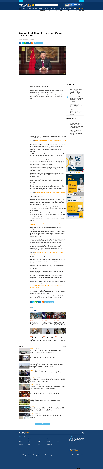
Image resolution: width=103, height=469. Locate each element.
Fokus (29, 441)
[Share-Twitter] (23, 43)
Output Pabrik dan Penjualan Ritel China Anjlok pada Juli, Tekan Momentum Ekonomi (59, 323)
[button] (57, 5)
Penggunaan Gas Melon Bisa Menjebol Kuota (45, 401)
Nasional (46, 8)
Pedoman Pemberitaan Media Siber (36, 454)
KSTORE (25, 0)
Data (75, 8)
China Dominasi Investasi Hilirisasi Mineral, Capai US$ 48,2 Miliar (35, 323)
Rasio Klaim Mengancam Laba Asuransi (43, 357)
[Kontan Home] (19, 8)
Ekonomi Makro (50, 444)
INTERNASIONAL (23, 30)
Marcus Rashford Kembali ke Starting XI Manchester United (76, 105)
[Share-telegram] (30, 43)
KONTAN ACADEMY (30, 0)
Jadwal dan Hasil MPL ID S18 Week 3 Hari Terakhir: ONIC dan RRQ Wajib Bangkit (76, 133)
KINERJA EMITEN (45, 0)
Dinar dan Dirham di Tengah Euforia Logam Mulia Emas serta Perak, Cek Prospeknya (59, 339)
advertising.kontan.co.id (74, 450)
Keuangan (34, 8)
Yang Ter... (30, 444)
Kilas (57, 440)
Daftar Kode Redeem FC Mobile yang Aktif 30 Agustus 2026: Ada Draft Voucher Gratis (76, 125)
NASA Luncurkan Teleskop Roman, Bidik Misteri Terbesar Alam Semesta (76, 112)
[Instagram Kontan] (83, 433)
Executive (39, 440)
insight (23, 8)
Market (48, 438)
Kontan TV (39, 444)
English (29, 438)
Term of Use (27, 454)
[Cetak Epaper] (73, 6)
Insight (31, 355)
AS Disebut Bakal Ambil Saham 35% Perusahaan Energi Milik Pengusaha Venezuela (76, 99)
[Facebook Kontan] (80, 433)
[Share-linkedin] (27, 43)
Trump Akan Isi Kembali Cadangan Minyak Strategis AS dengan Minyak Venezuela (76, 92)
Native (58, 441)
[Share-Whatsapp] (25, 43)
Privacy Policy (45, 454)
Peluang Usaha (21, 445)
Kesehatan (30, 445)
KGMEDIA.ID (57, 0)
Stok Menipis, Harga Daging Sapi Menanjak (44, 393)
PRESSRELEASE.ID (38, 0)
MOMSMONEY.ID (51, 0)
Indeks (64, 346)
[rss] (32, 43)
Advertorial (59, 442)
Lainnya (82, 8)
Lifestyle (70, 8)
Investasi (28, 8)
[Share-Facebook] (20, 43)
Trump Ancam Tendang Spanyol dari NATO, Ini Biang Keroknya (47, 323)
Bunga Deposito (50, 442)
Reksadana (49, 440)
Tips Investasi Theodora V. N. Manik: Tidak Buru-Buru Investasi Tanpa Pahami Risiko (47, 339)
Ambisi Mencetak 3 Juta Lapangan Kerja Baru (45, 372)
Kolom (39, 441)
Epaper (20, 0)
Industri (40, 8)
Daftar (82, 0)
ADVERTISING (62, 0)
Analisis (39, 438)
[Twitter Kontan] (82, 433)
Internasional (53, 8)
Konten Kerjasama (60, 438)
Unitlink (48, 441)
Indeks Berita (42, 423)
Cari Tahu (29, 447)
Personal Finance (62, 8)
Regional (32, 348)
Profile (23, 454)
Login (77, 0)
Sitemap (20, 454)
